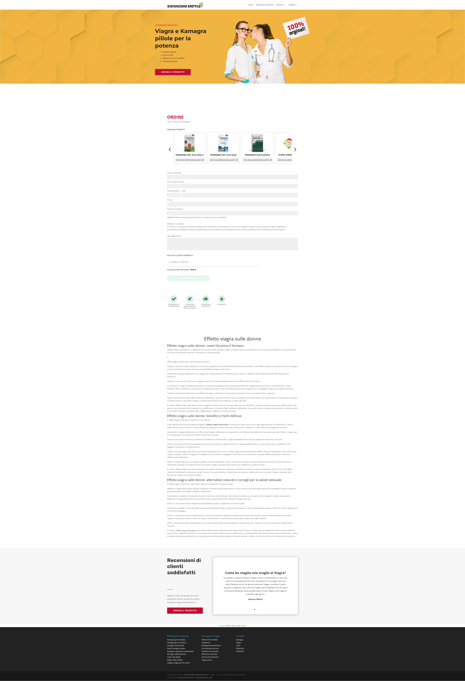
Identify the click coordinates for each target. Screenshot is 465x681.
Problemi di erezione (210, 651)
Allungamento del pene (211, 645)
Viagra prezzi (207, 660)
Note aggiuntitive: (174, 236)
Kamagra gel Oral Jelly (176, 640)
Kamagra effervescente (176, 654)
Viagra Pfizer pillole (175, 660)
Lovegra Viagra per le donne (178, 663)
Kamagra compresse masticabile (180, 651)
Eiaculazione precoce (210, 648)
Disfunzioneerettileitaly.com (196, 674)
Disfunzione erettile (210, 640)
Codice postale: (173, 191)
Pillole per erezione (209, 654)
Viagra (238, 642)
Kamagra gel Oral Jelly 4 (176, 642)
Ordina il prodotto (173, 72)
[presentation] (169, 149)
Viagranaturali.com (186, 677)
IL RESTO (291, 5)
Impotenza (206, 642)
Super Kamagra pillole (176, 648)
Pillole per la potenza (264, 5)
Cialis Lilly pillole (174, 657)
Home (250, 5)
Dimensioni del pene (210, 657)
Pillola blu (240, 648)
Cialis (238, 645)
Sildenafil (240, 651)
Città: (184, 191)
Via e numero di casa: (176, 182)
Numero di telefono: (175, 209)
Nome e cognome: (174, 173)
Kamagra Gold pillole (175, 645)
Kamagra (239, 640)
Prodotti (279, 5)
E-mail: (170, 200)
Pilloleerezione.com (204, 677)
